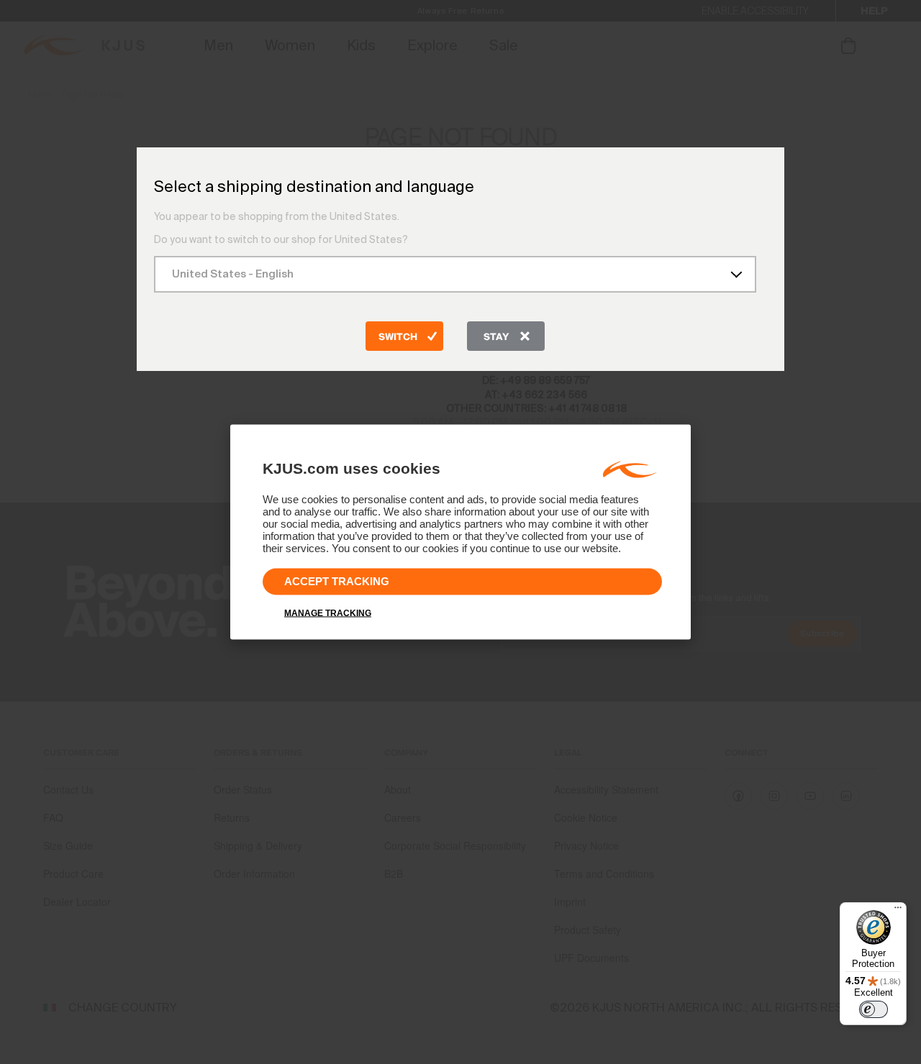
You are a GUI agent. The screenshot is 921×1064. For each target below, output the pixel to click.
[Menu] (898, 910)
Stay (496, 337)
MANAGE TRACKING (327, 613)
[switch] (873, 1009)
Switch (397, 337)
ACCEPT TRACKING (336, 581)
